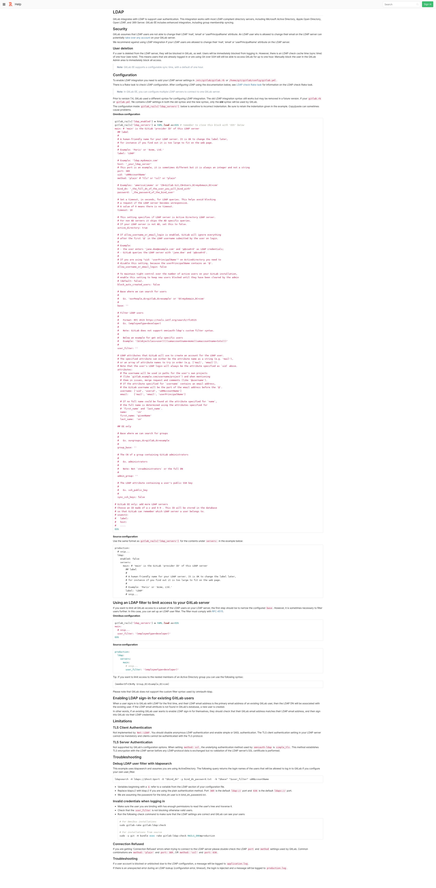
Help (18, 4)
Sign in (427, 4)
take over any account (137, 37)
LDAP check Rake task (249, 84)
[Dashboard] (10, 3)
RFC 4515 (217, 611)
